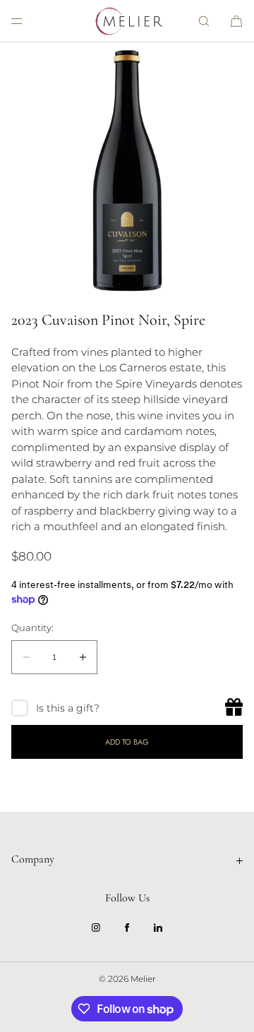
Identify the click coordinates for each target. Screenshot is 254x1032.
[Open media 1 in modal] (127, 169)
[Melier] (127, 21)
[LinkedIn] (158, 927)
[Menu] (28, 21)
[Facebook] (127, 927)
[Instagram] (95, 927)
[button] (204, 21)
